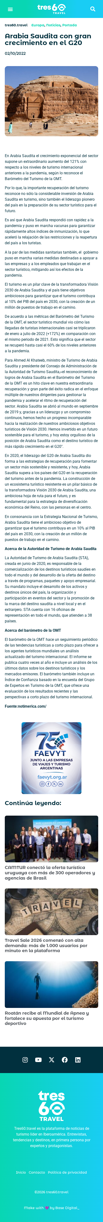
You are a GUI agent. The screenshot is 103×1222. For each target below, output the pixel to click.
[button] (10, 9)
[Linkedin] (78, 1060)
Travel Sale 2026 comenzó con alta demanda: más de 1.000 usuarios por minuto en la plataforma (46, 945)
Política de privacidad (67, 1172)
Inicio (21, 1172)
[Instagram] (25, 1060)
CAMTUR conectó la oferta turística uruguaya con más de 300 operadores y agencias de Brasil (50, 873)
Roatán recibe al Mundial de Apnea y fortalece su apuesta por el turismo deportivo (47, 1018)
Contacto (37, 1172)
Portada (69, 25)
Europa (37, 25)
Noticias (53, 25)
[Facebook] (65, 1060)
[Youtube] (38, 1060)
